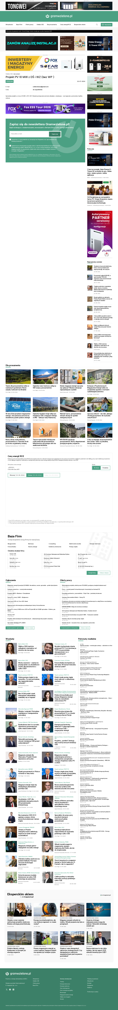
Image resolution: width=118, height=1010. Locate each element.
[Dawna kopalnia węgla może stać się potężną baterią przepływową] (89, 310)
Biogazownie (12, 544)
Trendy (62, 981)
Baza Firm (19, 24)
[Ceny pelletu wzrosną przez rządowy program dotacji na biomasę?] (89, 338)
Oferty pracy (29, 24)
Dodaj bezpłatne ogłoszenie (14, 628)
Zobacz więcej (104, 573)
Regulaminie (12, 157)
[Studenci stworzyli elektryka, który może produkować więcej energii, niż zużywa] (89, 269)
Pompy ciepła (73, 547)
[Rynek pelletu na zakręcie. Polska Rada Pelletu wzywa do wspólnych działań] (89, 300)
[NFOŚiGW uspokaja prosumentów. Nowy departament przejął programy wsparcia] (72, 430)
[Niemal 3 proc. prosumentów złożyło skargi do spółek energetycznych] (72, 404)
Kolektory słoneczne (55, 547)
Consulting (52, 544)
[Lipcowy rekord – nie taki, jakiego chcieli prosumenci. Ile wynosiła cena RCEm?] (99, 404)
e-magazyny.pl (28, 897)
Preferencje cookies (92, 992)
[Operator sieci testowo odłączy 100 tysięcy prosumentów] (45, 376)
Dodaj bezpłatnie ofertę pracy (69, 628)
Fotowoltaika (12, 547)
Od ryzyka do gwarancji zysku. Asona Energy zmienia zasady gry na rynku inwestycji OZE (29, 31)
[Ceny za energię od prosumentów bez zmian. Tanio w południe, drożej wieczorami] (99, 430)
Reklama (89, 987)
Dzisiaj (35, 475)
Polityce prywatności (22, 157)
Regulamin (90, 985)
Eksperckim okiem (79, 24)
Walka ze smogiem (65, 997)
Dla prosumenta (52, 24)
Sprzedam (17, 74)
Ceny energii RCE (65, 24)
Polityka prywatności (92, 979)
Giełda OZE (40, 24)
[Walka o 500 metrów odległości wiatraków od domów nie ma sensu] (89, 347)
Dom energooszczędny (66, 990)
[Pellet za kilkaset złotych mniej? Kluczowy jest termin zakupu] (89, 328)
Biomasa (31, 544)
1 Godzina (105, 468)
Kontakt (89, 983)
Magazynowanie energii (66, 995)
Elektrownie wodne (75, 544)
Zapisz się (55, 134)
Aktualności (9, 24)
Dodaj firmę (92, 573)
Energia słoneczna (65, 984)
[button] (97, 24)
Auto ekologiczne (65, 988)
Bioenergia (63, 992)
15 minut (96, 468)
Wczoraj (17, 475)
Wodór (62, 999)
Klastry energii (32, 547)
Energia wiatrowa (95, 544)
